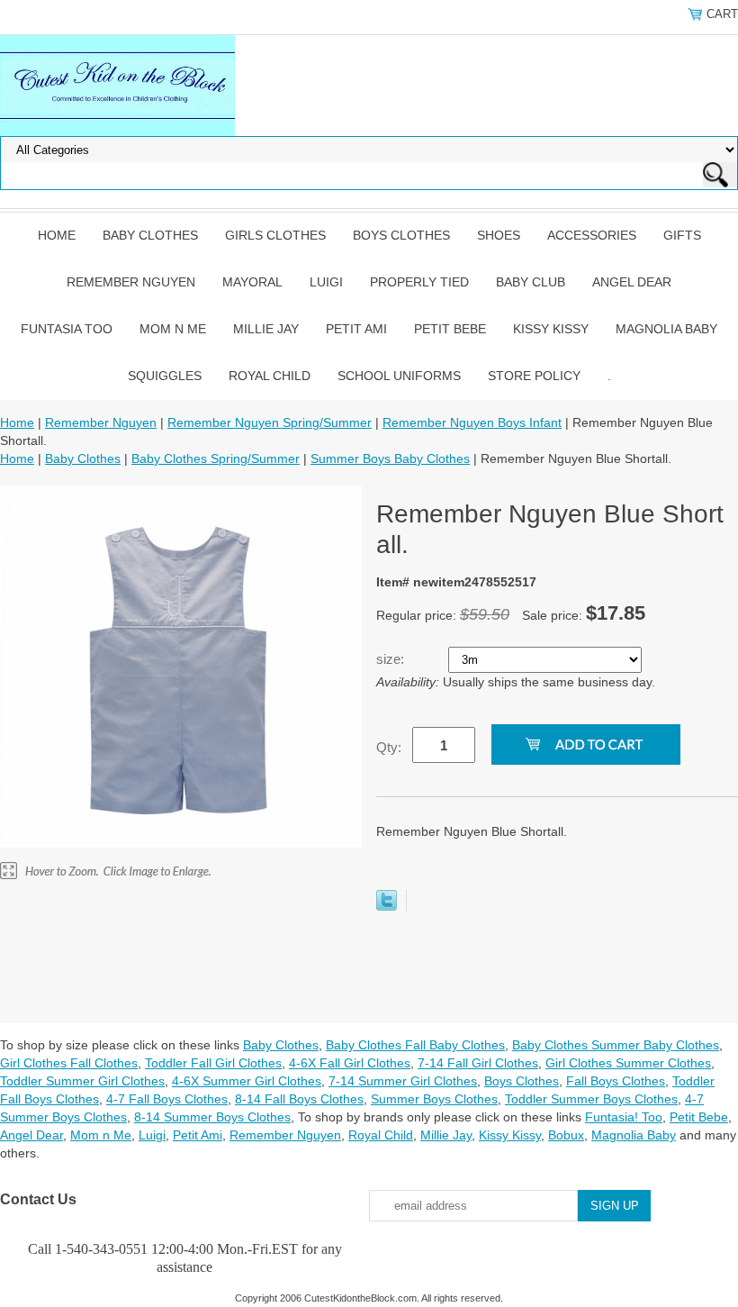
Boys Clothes (401, 235)
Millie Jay (266, 329)
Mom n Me (173, 329)
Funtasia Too (66, 329)
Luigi (326, 282)
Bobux (566, 1135)
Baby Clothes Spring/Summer (215, 458)
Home (57, 235)
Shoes (498, 235)
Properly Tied (419, 282)
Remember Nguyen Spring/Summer (269, 422)
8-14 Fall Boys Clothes (299, 1099)
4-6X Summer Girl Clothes (246, 1081)
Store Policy (534, 375)
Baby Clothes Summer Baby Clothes (615, 1045)
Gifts (682, 235)
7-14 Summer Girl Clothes (402, 1081)
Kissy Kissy (551, 329)
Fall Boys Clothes (615, 1081)
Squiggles (165, 375)
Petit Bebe (450, 329)
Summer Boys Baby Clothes (390, 458)
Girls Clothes (275, 235)
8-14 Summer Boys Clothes (212, 1117)
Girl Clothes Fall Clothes (69, 1063)
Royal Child (269, 375)
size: (392, 659)
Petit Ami (356, 329)
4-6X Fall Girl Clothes (349, 1063)
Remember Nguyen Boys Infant (472, 422)
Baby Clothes (150, 235)
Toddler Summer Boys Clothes (591, 1099)
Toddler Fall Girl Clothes (213, 1063)
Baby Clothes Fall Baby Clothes (415, 1045)
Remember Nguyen (131, 282)
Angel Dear (631, 282)
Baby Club (530, 282)
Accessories (591, 235)
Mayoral (252, 282)
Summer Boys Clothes (434, 1099)
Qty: (388, 747)
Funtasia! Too (623, 1117)
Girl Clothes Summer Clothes (628, 1063)
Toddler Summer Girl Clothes (82, 1081)
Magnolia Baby (666, 329)
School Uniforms (399, 375)
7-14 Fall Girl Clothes (478, 1063)
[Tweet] (386, 906)
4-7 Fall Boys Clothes (167, 1099)
